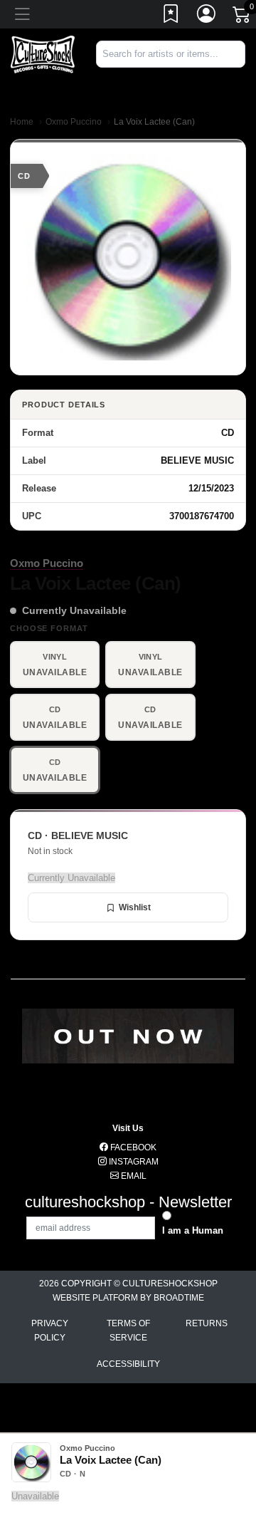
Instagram (133, 1162)
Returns (207, 1323)
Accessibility (128, 1364)
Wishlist (135, 907)
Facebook (132, 1147)
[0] (242, 17)
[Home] (43, 53)
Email (132, 1176)
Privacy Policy (49, 1330)
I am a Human (192, 1230)
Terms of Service (128, 1330)
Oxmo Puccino (74, 122)
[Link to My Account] (207, 16)
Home (21, 122)
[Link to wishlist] (171, 16)
